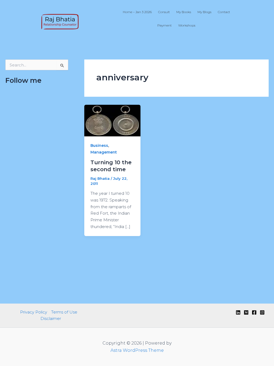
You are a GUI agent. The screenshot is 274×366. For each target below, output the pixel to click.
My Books (183, 12)
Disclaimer (50, 318)
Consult (164, 12)
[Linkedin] (238, 312)
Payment (164, 25)
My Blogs (204, 12)
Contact (224, 12)
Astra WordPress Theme (137, 350)
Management (103, 152)
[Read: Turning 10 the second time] (112, 120)
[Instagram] (262, 312)
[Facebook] (254, 312)
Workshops (186, 25)
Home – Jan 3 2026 (137, 12)
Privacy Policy (33, 312)
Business (99, 145)
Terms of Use (64, 312)
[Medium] (246, 312)
